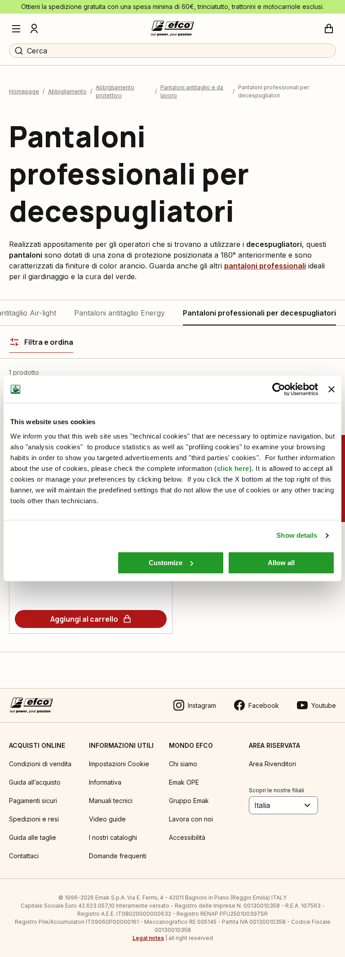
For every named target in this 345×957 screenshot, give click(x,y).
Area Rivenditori (272, 764)
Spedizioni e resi (34, 819)
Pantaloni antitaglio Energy (119, 312)
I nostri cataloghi (113, 837)
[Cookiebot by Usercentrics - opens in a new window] (278, 389)
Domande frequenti (117, 856)
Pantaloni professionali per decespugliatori (259, 312)
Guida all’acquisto (35, 782)
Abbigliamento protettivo (115, 91)
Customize (165, 562)
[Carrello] (329, 29)
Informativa (105, 782)
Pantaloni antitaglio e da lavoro (191, 91)
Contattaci (24, 856)
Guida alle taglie (32, 837)
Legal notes (148, 938)
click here (233, 468)
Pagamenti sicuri (33, 800)
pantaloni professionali (265, 265)
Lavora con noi (191, 819)
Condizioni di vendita (40, 764)
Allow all (281, 562)
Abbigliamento (67, 91)
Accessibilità (187, 837)
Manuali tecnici (111, 800)
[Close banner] (331, 389)
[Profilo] (34, 29)
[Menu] (16, 29)
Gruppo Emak (189, 800)
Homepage (24, 91)
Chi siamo (183, 764)
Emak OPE (184, 782)
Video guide (107, 819)
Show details (296, 535)
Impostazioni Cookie (119, 764)
